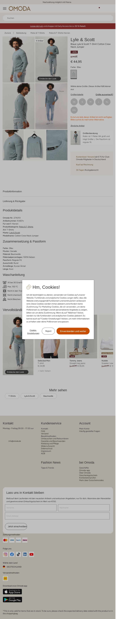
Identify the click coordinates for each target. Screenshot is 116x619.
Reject (48, 331)
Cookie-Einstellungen (33, 331)
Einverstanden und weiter (73, 331)
